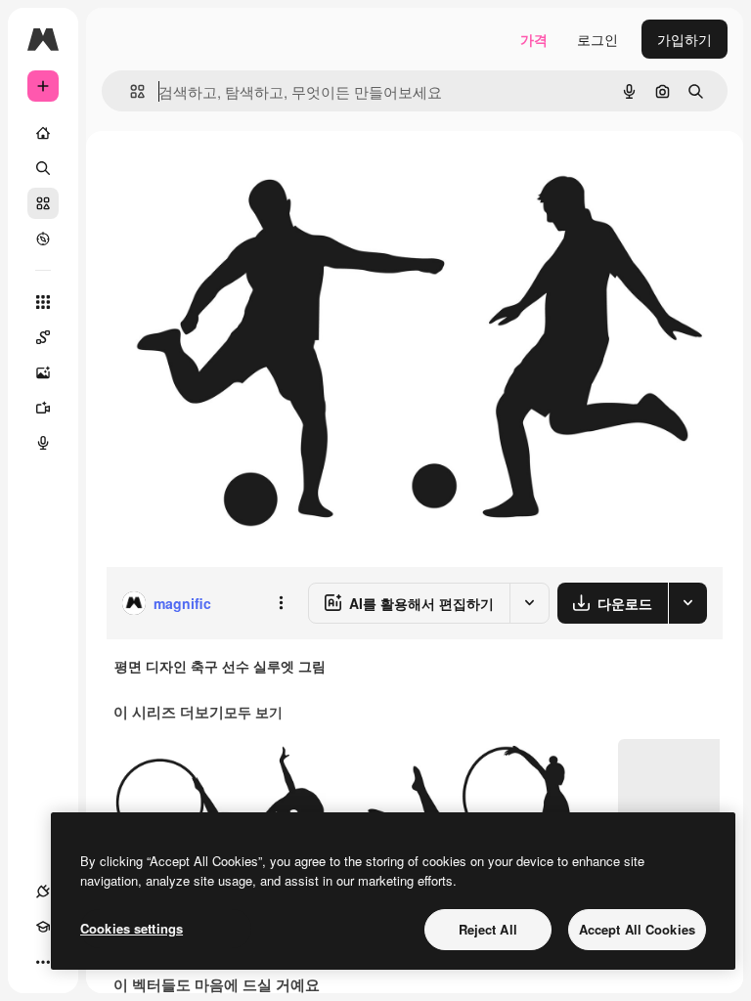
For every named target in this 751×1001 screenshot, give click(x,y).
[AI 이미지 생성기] (43, 372)
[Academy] (43, 926)
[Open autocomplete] (129, 91)
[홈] (43, 133)
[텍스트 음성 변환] (43, 442)
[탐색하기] (43, 238)
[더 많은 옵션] (280, 603)
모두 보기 (253, 711)
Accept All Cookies (637, 929)
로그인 (597, 39)
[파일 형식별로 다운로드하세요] (687, 603)
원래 (218, 175)
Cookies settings (131, 928)
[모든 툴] (43, 302)
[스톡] (43, 203)
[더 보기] (43, 962)
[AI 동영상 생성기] (43, 407)
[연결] (43, 891)
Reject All (488, 929)
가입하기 (684, 39)
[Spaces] (43, 337)
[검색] (43, 168)
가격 (534, 39)
